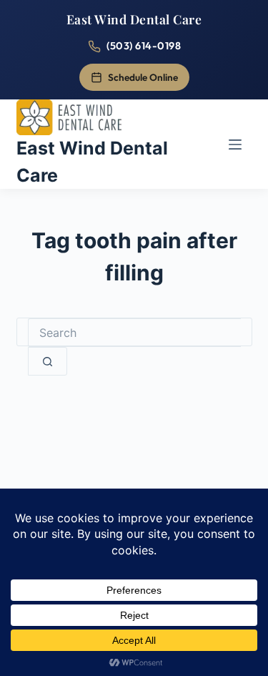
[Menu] (235, 144)
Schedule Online (143, 77)
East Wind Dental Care (134, 19)
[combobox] (134, 332)
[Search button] (47, 361)
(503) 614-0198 (143, 45)
